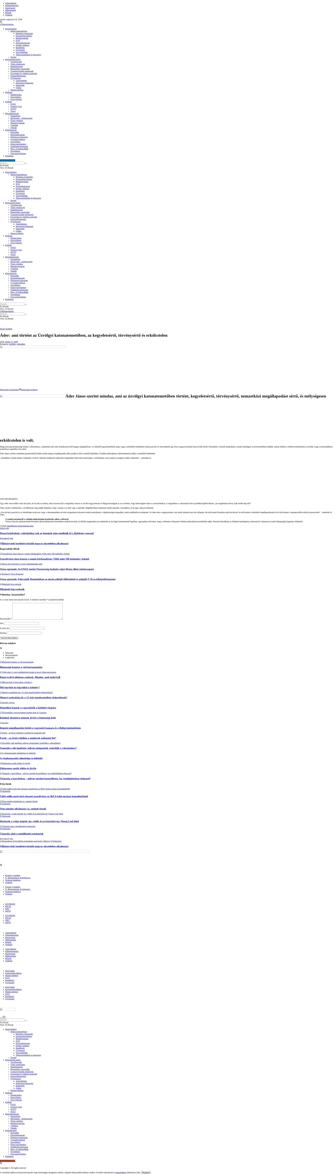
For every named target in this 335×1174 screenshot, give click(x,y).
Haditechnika (15, 95)
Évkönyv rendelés (12, 875)
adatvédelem (121, 1172)
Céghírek (14, 125)
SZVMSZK (10, 904)
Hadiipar (8, 92)
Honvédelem (15, 97)
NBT (7, 909)
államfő (10, 526)
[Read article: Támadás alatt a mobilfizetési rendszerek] (167, 826)
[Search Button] (26, 163)
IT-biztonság (15, 78)
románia (25, 526)
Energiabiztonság (17, 135)
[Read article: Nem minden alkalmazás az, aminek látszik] (167, 801)
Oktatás (13, 128)
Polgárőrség (15, 116)
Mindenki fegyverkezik (12, 589)
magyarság (17, 526)
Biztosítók (14, 132)
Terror (13, 111)
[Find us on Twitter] (1, 22)
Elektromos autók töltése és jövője (18, 768)
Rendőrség (20, 48)
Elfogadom (146, 1173)
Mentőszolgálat (22, 38)
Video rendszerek (17, 64)
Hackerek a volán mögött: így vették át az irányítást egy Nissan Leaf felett (39, 821)
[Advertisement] (167, 479)
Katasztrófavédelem (24, 36)
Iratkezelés (20, 85)
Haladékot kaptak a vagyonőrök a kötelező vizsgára (28, 707)
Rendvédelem (11, 29)
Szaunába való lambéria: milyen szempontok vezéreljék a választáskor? (38, 748)
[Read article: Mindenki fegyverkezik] (167, 584)
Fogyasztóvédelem (18, 153)
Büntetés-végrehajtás (24, 33)
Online (18, 88)
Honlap (3, 633)
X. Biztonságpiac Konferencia (17, 878)
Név (2, 623)
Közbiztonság (11, 130)
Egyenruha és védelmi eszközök (23, 73)
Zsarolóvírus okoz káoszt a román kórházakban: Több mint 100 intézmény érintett (44, 559)
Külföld (8, 102)
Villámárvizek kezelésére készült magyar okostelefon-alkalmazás (34, 846)
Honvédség (10, 971)
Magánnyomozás (17, 123)
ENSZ (13, 104)
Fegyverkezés (16, 99)
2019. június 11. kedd (9, 342)
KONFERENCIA (7, 160)
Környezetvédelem (18, 144)
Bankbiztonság (16, 66)
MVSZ (8, 906)
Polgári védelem (22, 45)
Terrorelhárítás (22, 52)
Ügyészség (20, 50)
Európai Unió (16, 106)
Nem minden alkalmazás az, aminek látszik (23, 808)
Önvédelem (15, 151)
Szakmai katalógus (13, 880)
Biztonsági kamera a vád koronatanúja (21, 667)
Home (2, 329)
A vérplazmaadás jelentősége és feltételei (21, 758)
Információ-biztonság (24, 83)
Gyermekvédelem (17, 139)
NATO (13, 109)
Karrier (13, 57)
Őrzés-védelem (16, 121)
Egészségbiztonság (18, 76)
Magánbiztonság (12, 113)
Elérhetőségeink (11, 5)
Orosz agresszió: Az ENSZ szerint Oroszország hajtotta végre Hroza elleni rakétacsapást (47, 569)
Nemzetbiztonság (23, 43)
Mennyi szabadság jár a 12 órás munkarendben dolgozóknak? (33, 697)
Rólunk (8, 13)
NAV (18, 40)
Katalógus (9, 156)
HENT (8, 911)
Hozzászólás (6, 619)
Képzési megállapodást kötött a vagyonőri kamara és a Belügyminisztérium (40, 728)
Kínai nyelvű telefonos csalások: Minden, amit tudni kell (30, 677)
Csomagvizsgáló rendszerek (22, 71)
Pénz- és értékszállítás (19, 149)
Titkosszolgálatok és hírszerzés (28, 55)
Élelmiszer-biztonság (19, 137)
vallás (31, 526)
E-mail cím (4, 628)
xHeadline (21, 344)
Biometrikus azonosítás (20, 69)
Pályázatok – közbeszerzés (21, 118)
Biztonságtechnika (12, 59)
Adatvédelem (10, 3)
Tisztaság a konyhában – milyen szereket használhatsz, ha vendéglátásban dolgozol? (45, 778)
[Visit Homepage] (7, 24)
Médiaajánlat (10, 10)
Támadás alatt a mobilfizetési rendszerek (21, 833)
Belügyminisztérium (18, 31)
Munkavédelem (16, 90)
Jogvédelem (15, 142)
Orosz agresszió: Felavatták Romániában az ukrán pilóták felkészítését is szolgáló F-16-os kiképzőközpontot (58, 579)
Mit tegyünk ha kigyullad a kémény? (20, 687)
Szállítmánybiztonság (19, 146)
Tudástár (8, 15)
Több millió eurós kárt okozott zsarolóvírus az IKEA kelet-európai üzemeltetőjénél (44, 796)
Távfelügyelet (16, 62)
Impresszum (10, 8)
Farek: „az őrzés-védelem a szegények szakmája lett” (28, 738)
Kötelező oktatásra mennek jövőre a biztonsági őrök (28, 717)
